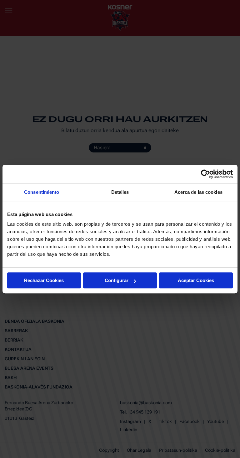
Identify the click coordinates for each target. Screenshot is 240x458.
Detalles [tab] (120, 192)
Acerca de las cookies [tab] (198, 192)
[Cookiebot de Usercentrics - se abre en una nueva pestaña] (205, 174)
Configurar (116, 280)
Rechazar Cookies (44, 280)
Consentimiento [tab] (41, 192)
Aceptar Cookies (196, 280)
